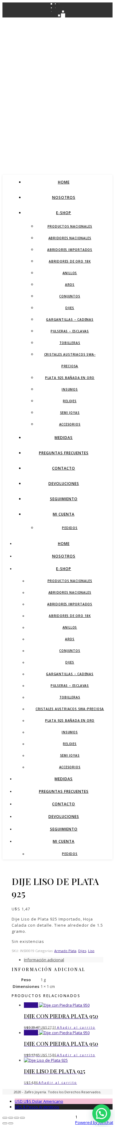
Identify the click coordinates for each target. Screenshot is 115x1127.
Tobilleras (69, 343)
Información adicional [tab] (44, 959)
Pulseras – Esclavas (70, 331)
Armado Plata (65, 950)
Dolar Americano (39, 1101)
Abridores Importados (69, 250)
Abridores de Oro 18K (70, 261)
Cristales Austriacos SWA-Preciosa (70, 709)
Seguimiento (64, 498)
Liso (91, 950)
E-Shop (63, 212)
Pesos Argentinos (37, 1107)
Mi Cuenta (64, 514)
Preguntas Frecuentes (64, 453)
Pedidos (70, 528)
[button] (101, 1113)
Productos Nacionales (70, 226)
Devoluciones (63, 483)
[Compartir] (16, 1118)
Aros (70, 284)
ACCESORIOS (70, 424)
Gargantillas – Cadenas (70, 319)
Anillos (70, 273)
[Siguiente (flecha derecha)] (10, 1123)
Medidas (64, 437)
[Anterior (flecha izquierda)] (4, 1123)
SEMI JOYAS (70, 412)
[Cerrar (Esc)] (22, 1118)
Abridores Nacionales (69, 238)
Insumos (70, 389)
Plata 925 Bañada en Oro (69, 378)
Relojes (70, 401)
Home (64, 182)
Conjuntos (69, 296)
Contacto (63, 468)
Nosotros (63, 197)
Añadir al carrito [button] (76, 1027)
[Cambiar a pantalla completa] (10, 1118)
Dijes (69, 308)
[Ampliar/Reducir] (4, 1118)
